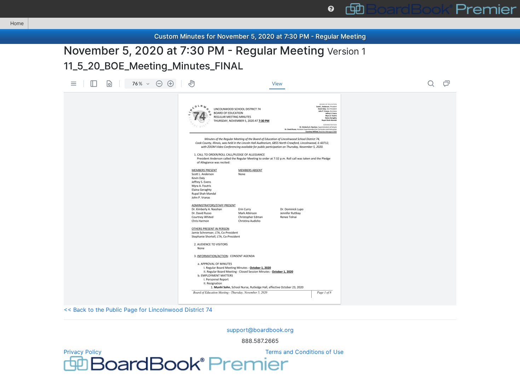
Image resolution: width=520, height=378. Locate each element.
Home (17, 23)
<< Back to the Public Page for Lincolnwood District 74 (138, 309)
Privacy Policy (83, 351)
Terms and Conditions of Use (304, 351)
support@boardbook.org (260, 329)
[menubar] (260, 9)
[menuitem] (331, 9)
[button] (331, 8)
